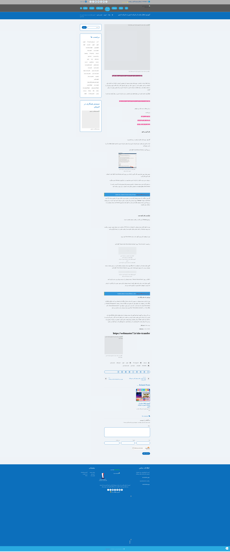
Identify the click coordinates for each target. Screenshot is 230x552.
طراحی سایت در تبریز (95, 73)
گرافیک (85, 93)
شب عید (86, 62)
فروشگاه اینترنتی (89, 85)
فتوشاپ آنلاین (96, 79)
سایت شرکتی (97, 59)
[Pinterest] (98, 2)
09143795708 (144, 484)
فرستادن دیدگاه (146, 453)
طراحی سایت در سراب (87, 73)
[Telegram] (96, 2)
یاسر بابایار (143, 325)
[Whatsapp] (91, 2)
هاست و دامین (112, 362)
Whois (86, 475)
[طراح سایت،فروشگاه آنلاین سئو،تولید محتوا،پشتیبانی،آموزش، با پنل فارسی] (146, 8)
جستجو (84, 27)
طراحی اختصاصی (96, 65)
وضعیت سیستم (92, 472)
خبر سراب (97, 53)
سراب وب (97, 62)
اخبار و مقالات (118, 362)
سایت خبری (89, 56)
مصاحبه (97, 90)
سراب (92, 59)
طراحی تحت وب (96, 67)
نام (149, 440)
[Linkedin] (101, 2)
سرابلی (88, 59)
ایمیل (133, 440)
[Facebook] (106, 2)
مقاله (93, 90)
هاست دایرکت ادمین (126, 365)
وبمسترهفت (141, 328)
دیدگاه (149, 425)
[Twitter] (104, 2)
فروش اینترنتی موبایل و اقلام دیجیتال (93, 82)
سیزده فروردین (91, 62)
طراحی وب (97, 76)
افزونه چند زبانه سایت (89, 47)
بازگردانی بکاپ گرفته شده (144, 215)
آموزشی (93, 44)
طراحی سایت (90, 67)
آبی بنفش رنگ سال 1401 (91, 42)
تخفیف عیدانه (89, 50)
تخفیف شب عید (96, 50)
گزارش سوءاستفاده (84, 472)
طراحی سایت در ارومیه (86, 70)
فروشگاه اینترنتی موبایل (95, 88)
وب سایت (84, 90)
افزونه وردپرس (96, 47)
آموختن (84, 42)
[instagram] (93, 2)
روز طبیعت (86, 53)
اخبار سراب (88, 44)
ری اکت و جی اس (96, 56)
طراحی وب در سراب (90, 76)
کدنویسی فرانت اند (91, 93)
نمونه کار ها (124, 2)
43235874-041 (144, 477)
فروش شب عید (96, 85)
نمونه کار (89, 90)
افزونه (84, 44)
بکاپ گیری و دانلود (146, 131)
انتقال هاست (138, 365)
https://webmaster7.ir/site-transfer (131, 333)
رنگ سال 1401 (92, 53)
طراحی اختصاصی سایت (88, 65)
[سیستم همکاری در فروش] (91, 119)
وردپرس (97, 93)
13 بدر (98, 42)
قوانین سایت (93, 475)
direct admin (144, 365)
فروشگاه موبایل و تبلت (86, 88)
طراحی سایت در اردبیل (95, 70)
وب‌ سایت (117, 440)
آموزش (127, 362)
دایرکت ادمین (133, 365)
